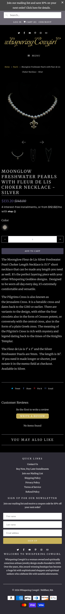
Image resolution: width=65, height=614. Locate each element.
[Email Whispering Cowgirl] (46, 33)
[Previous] (23, 142)
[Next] (41, 142)
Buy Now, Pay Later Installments (32, 469)
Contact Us (32, 464)
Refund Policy (32, 491)
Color (5, 220)
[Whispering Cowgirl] (32, 42)
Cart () (31, 22)
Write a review (32, 416)
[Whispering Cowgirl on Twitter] (19, 33)
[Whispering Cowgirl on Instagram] (41, 33)
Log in (17, 22)
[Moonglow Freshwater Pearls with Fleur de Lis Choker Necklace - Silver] (32, 108)
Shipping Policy (32, 478)
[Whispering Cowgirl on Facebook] (24, 33)
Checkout (45, 22)
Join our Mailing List (32, 473)
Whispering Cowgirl (30, 590)
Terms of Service (32, 487)
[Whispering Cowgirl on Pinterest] (35, 33)
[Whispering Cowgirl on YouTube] (30, 33)
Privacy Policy (32, 482)
